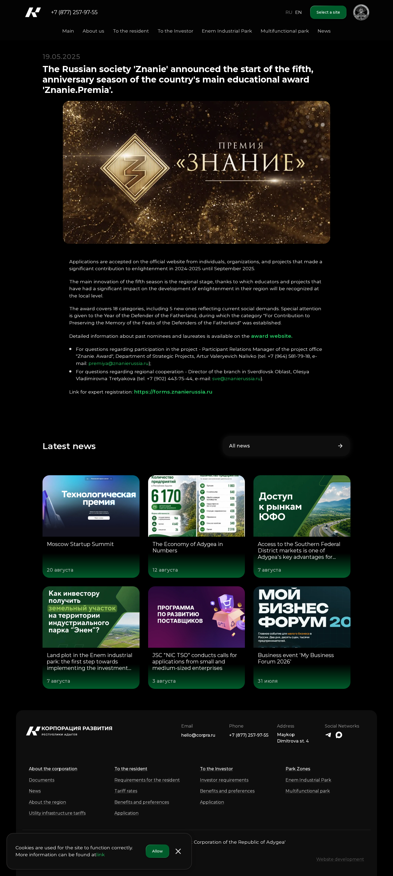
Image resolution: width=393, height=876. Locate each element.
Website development (340, 859)
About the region (47, 802)
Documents (41, 780)
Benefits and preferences (141, 802)
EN (298, 12)
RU (289, 12)
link (100, 855)
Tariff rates (125, 790)
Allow (157, 851)
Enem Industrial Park (227, 31)
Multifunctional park (285, 31)
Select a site (328, 12)
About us (93, 31)
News (324, 31)
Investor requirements (224, 780)
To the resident (131, 31)
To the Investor (175, 31)
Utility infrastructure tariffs (57, 813)
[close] (178, 851)
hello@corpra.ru (198, 735)
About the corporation (53, 768)
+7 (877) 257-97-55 (74, 12)
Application (126, 813)
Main (68, 31)
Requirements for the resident (147, 780)
